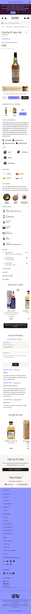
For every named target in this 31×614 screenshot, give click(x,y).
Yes (13, 12)
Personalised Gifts (7, 524)
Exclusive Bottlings (7, 527)
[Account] (5, 18)
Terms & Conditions (7, 541)
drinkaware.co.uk (19, 610)
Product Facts (6, 206)
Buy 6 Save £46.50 (25, 98)
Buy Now (23, 113)
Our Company (6, 494)
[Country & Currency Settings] (28, 18)
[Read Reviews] (10, 39)
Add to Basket (13, 97)
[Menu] (2, 18)
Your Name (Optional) (7, 347)
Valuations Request (7, 533)
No (18, 12)
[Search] (2, 23)
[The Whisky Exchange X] (7, 573)
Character (5, 169)
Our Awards (6, 500)
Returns (4, 272)
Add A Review (6, 342)
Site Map (5, 517)
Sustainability (6, 507)
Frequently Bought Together (11, 104)
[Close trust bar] (29, 2)
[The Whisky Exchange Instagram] (10, 573)
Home (3, 26)
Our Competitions (7, 530)
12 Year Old (10, 216)
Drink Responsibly (7, 276)
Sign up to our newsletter (15, 469)
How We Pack (6, 268)
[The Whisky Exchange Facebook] (4, 573)
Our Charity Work (7, 503)
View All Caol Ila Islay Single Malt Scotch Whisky (15, 325)
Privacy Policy (6, 544)
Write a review (6, 352)
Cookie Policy (6, 547)
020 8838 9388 (23, 484)
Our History (6, 497)
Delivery (4, 249)
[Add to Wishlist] (26, 32)
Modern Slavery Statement (9, 550)
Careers (5, 510)
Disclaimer (5, 279)
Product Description (8, 120)
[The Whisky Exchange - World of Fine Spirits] (15, 18)
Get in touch (10, 484)
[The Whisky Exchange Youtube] (13, 573)
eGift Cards (5, 520)
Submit (15, 364)
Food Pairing (6, 184)
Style (4, 147)
